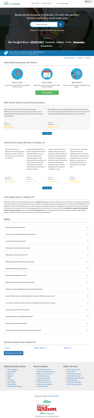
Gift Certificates (13, 369)
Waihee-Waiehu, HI (40, 348)
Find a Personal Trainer (74, 382)
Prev (44, 133)
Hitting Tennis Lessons (44, 382)
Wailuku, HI (67, 348)
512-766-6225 (53, 396)
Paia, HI (7, 348)
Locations (80, 58)
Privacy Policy (12, 384)
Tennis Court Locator (73, 369)
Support (10, 376)
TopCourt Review (42, 386)
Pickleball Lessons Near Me (75, 378)
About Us (11, 374)
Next (49, 133)
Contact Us (11, 380)
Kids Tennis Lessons (43, 376)
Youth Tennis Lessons (44, 378)
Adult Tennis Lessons (43, 380)
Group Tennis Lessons (74, 376)
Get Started (47, 93)
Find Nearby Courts (12, 353)
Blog (9, 378)
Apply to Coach (46, 3)
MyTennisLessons (69, 58)
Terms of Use (12, 382)
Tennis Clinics (71, 371)
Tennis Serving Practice (74, 374)
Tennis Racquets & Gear (74, 384)
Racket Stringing (72, 380)
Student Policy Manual (15, 386)
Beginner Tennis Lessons (45, 374)
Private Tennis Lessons (44, 369)
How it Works (35, 3)
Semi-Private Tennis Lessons (46, 371)
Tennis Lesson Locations (44, 384)
